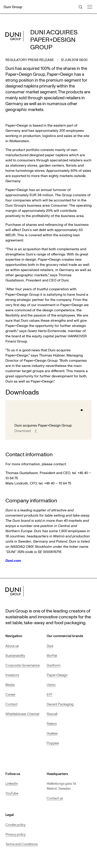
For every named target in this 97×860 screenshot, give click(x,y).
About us (12, 645)
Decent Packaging (60, 704)
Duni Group (13, 6)
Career (10, 694)
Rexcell (52, 713)
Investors (12, 675)
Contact (11, 704)
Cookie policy (15, 824)
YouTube (11, 793)
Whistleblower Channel (22, 713)
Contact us (55, 798)
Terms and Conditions (21, 844)
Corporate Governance (22, 665)
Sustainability (15, 655)
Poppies (53, 743)
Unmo (51, 684)
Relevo (52, 723)
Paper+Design (57, 675)
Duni (50, 645)
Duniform (53, 665)
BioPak (52, 655)
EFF (49, 694)
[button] (89, 6)
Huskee (52, 733)
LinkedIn (11, 783)
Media (10, 684)
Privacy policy (15, 834)
